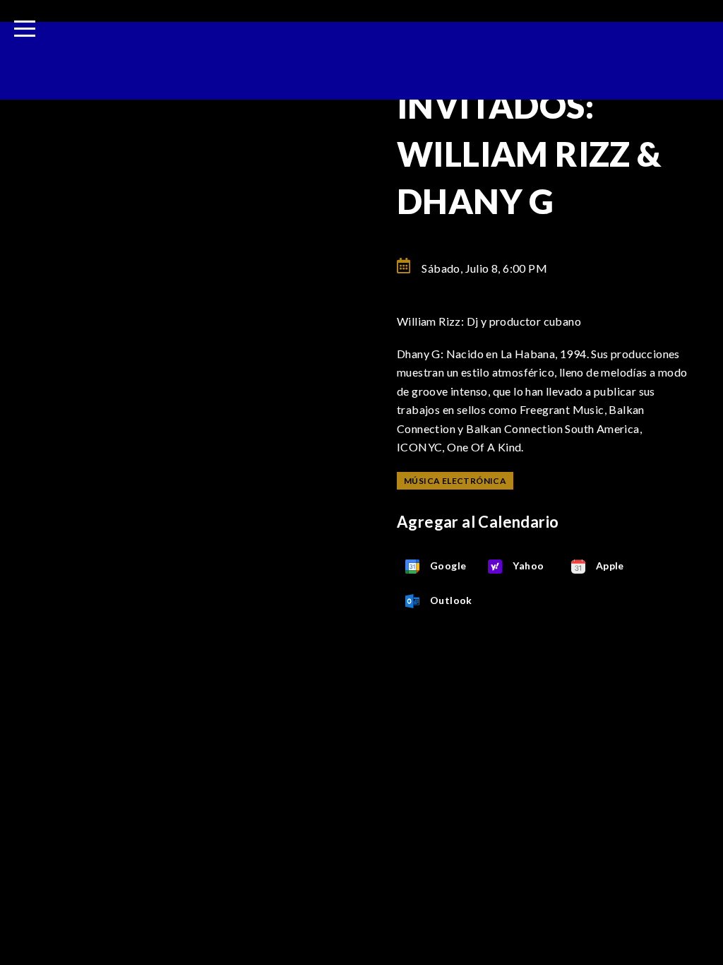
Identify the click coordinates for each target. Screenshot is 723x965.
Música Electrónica (455, 480)
